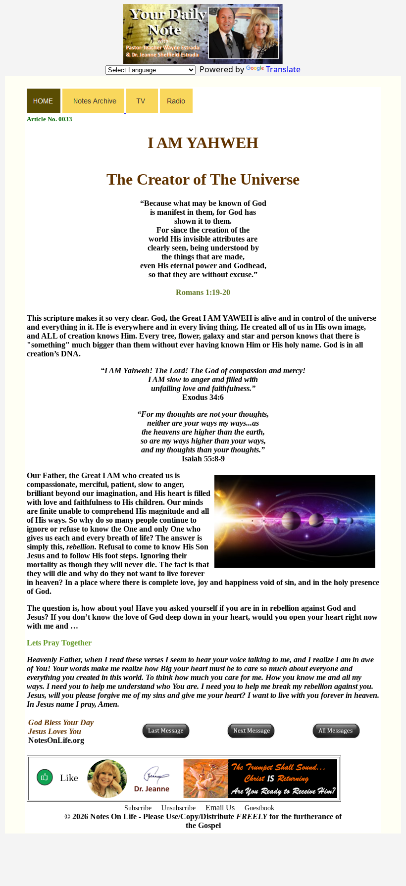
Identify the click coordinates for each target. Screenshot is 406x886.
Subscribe (138, 808)
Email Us (220, 807)
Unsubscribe (178, 808)
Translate (283, 69)
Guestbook (259, 808)
